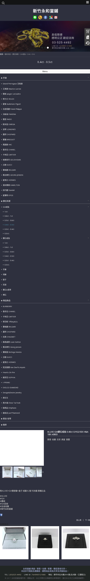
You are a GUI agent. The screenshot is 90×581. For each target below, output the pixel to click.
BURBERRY (7, 306)
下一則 (87, 520)
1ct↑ (6, 211)
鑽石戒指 (6, 238)
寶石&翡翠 (6, 290)
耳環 (4, 284)
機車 (5, 424)
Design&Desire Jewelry (12, 392)
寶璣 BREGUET (8, 139)
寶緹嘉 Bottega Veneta (11, 352)
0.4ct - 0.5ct (31, 54)
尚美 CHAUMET (8, 337)
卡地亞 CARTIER (9, 154)
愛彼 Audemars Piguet (11, 104)
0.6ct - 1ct (8, 216)
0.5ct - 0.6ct (9, 220)
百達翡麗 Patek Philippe (12, 109)
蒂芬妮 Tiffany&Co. (10, 321)
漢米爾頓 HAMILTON (11, 185)
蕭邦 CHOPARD (8, 134)
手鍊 (4, 269)
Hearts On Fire (8, 372)
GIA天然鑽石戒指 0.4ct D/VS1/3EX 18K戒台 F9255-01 (75, 553)
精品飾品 (6, 300)
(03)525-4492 (15, 574)
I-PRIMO (6, 382)
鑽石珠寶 (15, 54)
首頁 (1, 54)
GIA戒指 (23, 54)
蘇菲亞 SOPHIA (8, 377)
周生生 (5, 398)
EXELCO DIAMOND (10, 387)
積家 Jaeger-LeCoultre (11, 94)
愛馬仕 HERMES (9, 180)
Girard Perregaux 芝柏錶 (12, 83)
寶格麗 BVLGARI (9, 170)
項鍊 (4, 274)
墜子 (4, 279)
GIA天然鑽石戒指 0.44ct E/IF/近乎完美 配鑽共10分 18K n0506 (44, 553)
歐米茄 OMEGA (8, 124)
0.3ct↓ (6, 233)
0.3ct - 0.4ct (9, 229)
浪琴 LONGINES (9, 129)
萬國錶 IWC (7, 144)
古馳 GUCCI (7, 165)
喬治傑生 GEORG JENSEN (12, 175)
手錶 (5, 78)
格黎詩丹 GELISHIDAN (11, 160)
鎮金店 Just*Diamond (11, 413)
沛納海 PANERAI (9, 114)
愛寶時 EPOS (7, 195)
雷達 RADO (7, 119)
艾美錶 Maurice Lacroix (11, 89)
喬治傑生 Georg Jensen (11, 347)
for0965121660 (38, 574)
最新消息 (8, 54)
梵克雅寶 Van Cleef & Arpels (13, 367)
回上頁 (78, 520)
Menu (45, 71)
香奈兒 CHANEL (8, 149)
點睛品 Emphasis (9, 408)
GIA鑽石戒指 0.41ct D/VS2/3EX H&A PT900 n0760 (13, 553)
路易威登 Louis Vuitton (11, 342)
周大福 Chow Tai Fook (11, 403)
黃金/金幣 (7, 418)
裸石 (4, 295)
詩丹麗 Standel (8, 190)
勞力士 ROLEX (8, 99)
